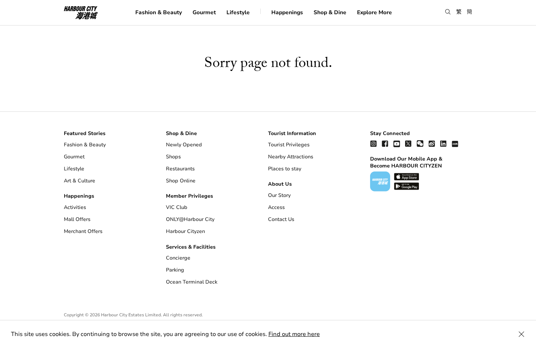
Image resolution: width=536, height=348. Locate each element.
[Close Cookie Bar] (521, 334)
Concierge (178, 257)
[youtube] (396, 143)
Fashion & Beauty (158, 12)
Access (276, 207)
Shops (173, 156)
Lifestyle (238, 12)
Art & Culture (79, 180)
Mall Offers (77, 219)
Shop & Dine (330, 12)
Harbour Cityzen (185, 231)
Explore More (374, 12)
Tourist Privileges (289, 144)
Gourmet (204, 12)
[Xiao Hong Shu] (455, 143)
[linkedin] (443, 143)
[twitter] (408, 143)
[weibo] (431, 143)
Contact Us (281, 219)
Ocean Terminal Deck (191, 281)
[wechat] (420, 143)
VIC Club (176, 207)
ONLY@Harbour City (190, 219)
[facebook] (385, 143)
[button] (448, 12)
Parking (175, 269)
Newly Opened (184, 144)
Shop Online (180, 180)
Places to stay (284, 168)
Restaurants (180, 168)
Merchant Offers (83, 231)
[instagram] (373, 143)
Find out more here (294, 334)
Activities (75, 207)
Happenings (287, 12)
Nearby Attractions (290, 156)
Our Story (279, 195)
